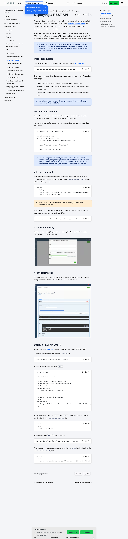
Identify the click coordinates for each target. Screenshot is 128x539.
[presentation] (62, 191)
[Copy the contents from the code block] (86, 69)
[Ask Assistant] (89, 69)
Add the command (106, 18)
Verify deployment (106, 24)
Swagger (84, 101)
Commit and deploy (106, 21)
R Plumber (50, 349)
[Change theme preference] (122, 3)
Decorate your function (107, 16)
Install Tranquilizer (105, 13)
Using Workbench (64, 11)
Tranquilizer (79, 63)
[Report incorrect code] (83, 69)
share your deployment (76, 24)
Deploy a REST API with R (108, 27)
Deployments (76, 11)
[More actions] (90, 14)
